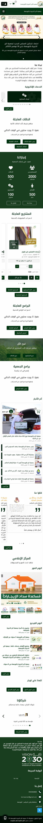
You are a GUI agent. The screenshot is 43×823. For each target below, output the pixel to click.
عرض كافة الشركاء (21, 731)
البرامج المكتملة (21, 333)
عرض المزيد (8, 109)
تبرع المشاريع (29, 355)
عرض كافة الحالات (29, 141)
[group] (21, 589)
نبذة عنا (29, 203)
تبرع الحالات (13, 355)
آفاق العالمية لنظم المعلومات (17, 821)
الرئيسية (37, 778)
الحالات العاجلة (13, 141)
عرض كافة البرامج (29, 327)
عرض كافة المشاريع (30, 289)
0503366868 (33, 792)
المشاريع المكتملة (21, 295)
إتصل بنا (13, 203)
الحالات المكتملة (21, 146)
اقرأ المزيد (5, 486)
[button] (4, 37)
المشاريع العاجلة (13, 289)
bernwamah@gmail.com (29, 797)
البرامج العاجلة (13, 327)
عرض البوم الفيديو (13, 689)
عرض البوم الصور (29, 689)
